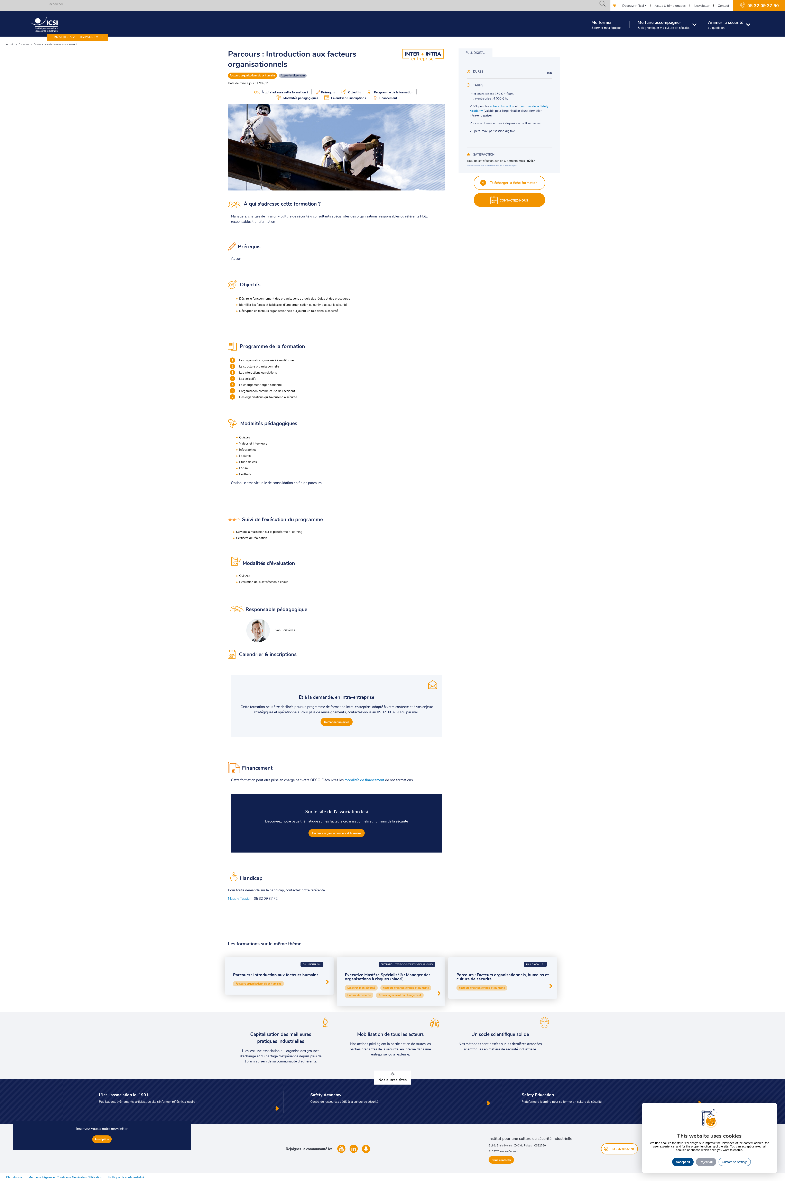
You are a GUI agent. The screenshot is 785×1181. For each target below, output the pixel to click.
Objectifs (354, 92)
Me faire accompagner (664, 24)
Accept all (683, 1162)
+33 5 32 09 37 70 (622, 1149)
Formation (24, 44)
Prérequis (328, 92)
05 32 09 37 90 (763, 5)
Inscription (102, 1139)
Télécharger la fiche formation (513, 182)
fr (614, 5)
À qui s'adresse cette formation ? (285, 92)
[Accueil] (44, 23)
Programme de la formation (393, 92)
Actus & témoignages (670, 5)
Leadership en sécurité (361, 987)
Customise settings (735, 1162)
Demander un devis (336, 722)
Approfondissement (293, 75)
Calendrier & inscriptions (348, 98)
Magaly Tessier (239, 898)
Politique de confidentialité (126, 1177)
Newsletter (702, 5)
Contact (723, 5)
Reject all (706, 1162)
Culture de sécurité (359, 995)
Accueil (9, 44)
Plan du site (14, 1177)
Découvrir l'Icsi (633, 5)
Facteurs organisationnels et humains (252, 75)
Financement (388, 98)
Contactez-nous (514, 200)
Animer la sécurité (725, 24)
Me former (606, 24)
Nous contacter (501, 1160)
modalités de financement (364, 780)
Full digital (475, 52)
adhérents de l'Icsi (502, 106)
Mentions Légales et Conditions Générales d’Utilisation (65, 1177)
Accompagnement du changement (400, 995)
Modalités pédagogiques (300, 98)
